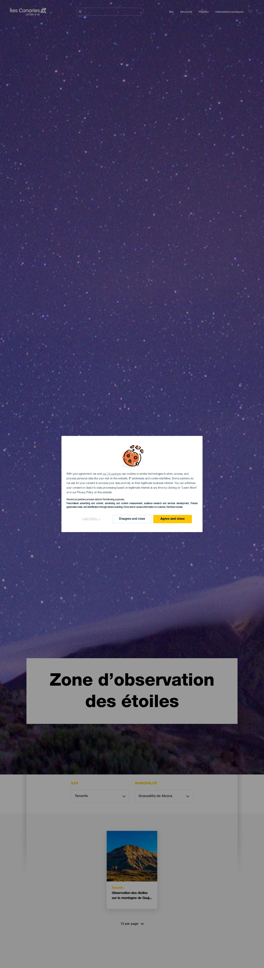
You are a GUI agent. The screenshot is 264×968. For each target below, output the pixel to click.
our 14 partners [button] (112, 474)
